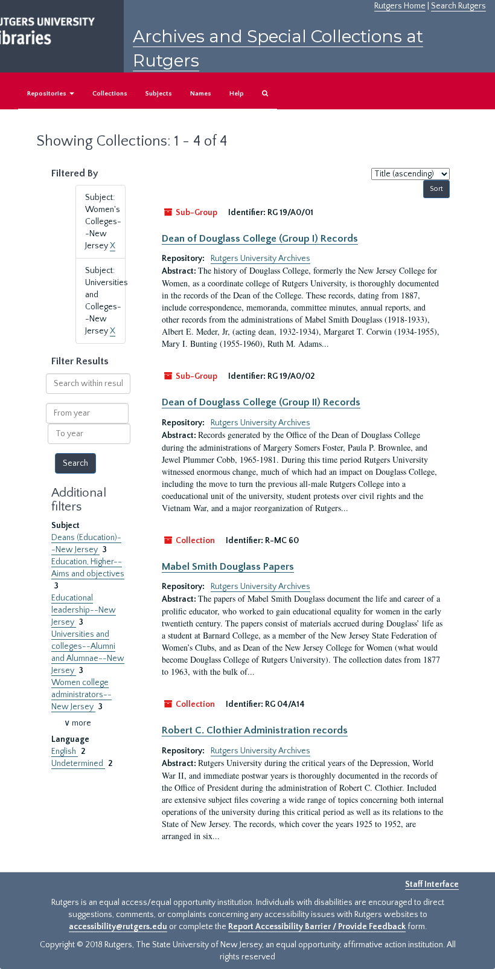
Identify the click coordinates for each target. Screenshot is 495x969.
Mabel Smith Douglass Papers (228, 566)
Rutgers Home (400, 6)
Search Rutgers (458, 6)
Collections (109, 93)
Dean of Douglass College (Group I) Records (260, 238)
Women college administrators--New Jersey (81, 695)
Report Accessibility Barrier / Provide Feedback (317, 927)
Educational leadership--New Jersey (83, 610)
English (64, 751)
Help (236, 93)
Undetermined (78, 763)
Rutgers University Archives (260, 258)
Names (200, 93)
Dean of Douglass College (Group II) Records (261, 402)
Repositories (47, 93)
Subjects (158, 93)
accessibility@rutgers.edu (118, 927)
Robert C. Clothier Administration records (255, 730)
